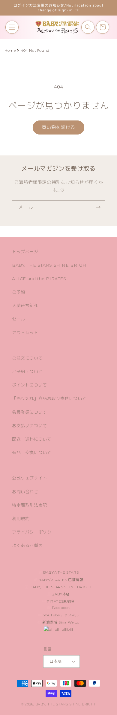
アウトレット (25, 332)
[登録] (98, 207)
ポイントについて (29, 385)
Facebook (60, 607)
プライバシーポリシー (34, 532)
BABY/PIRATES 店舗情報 (60, 580)
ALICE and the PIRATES (39, 278)
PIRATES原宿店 (60, 601)
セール (18, 319)
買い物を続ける (58, 127)
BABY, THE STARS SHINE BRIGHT (50, 265)
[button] (12, 27)
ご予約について (27, 371)
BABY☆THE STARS (60, 572)
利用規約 (20, 518)
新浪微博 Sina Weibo (60, 622)
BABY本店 (60, 594)
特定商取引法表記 (29, 505)
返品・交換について (31, 452)
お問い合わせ (25, 491)
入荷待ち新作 (25, 305)
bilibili (66, 629)
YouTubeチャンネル (61, 615)
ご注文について (27, 358)
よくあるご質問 (27, 545)
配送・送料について (31, 439)
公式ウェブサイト (29, 478)
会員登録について (29, 412)
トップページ (25, 251)
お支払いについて (29, 425)
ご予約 (18, 292)
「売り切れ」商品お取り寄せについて (49, 398)
